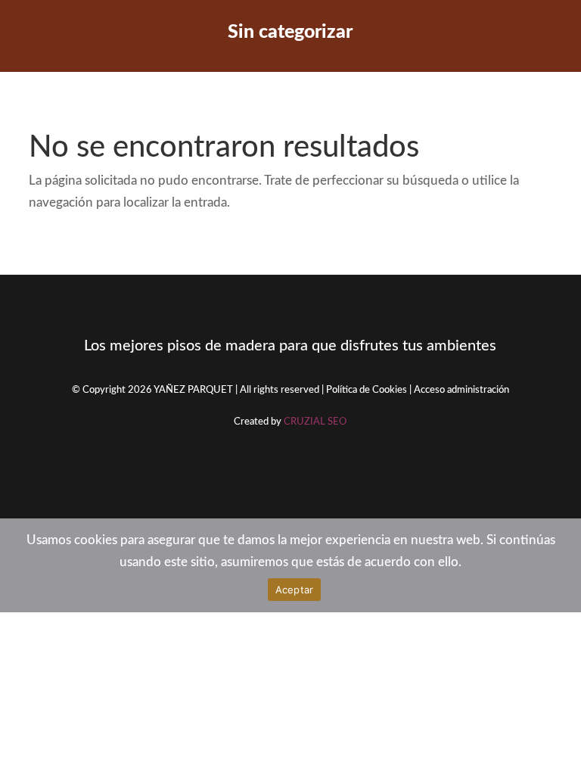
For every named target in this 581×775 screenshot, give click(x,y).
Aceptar (294, 590)
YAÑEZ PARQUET (193, 390)
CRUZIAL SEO (315, 422)
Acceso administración (461, 390)
